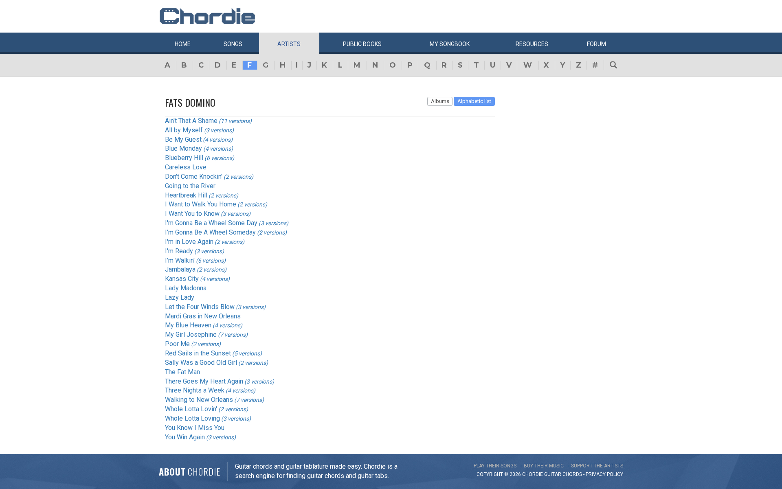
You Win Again (185, 437)
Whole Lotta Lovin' (191, 409)
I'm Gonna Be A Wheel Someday (210, 232)
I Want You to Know (192, 213)
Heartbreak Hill (186, 195)
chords (572, 474)
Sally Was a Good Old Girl (201, 362)
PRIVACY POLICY (604, 474)
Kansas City (182, 279)
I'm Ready (179, 251)
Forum (596, 44)
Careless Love (185, 167)
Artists (289, 44)
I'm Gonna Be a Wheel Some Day (211, 223)
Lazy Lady (179, 297)
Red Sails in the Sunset (198, 353)
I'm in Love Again (189, 242)
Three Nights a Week (194, 390)
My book (450, 44)
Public (362, 44)
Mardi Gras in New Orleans (203, 316)
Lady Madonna (185, 288)
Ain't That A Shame (191, 121)
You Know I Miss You (194, 428)
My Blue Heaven (188, 325)
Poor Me (177, 344)
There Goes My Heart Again (204, 381)
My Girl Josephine (191, 334)
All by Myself (184, 130)
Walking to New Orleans (199, 399)
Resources (532, 44)
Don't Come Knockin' (193, 176)
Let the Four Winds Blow (200, 307)
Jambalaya (180, 269)
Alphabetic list (474, 101)
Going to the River (190, 186)
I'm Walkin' (180, 260)
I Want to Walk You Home (200, 204)
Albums (440, 101)
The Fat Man (182, 372)
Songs (233, 44)
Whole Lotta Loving (192, 418)
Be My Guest (183, 139)
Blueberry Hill (184, 158)
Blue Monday (183, 148)
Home (183, 44)
